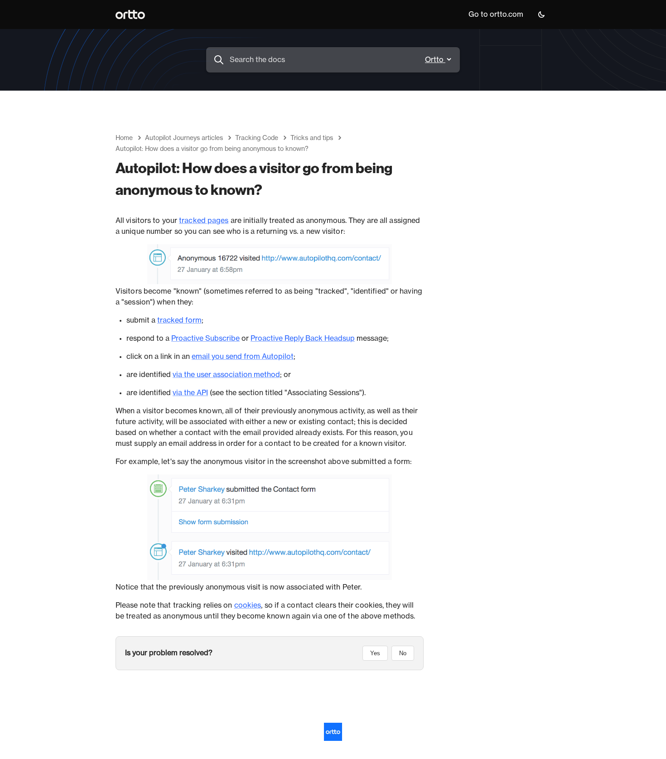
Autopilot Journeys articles (184, 138)
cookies (247, 605)
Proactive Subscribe (205, 338)
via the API (190, 392)
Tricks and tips (311, 138)
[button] (541, 14)
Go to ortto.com (495, 14)
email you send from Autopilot (243, 356)
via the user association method (226, 374)
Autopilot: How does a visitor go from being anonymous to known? (212, 149)
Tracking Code (256, 138)
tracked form (179, 320)
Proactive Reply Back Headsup (303, 338)
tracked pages (203, 220)
